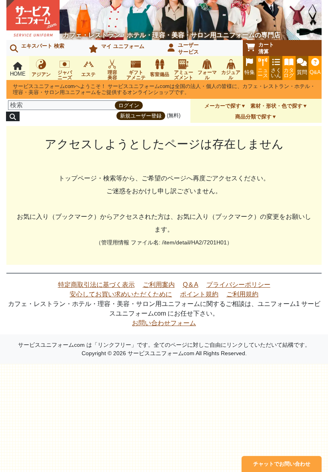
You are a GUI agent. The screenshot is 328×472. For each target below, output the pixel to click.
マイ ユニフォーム (122, 46)
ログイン (128, 105)
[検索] (13, 116)
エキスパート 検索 (42, 46)
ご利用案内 (159, 284)
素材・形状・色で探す (276, 106)
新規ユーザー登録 (141, 116)
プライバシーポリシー (238, 284)
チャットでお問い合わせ (281, 464)
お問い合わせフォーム (164, 323)
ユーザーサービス (188, 48)
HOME (18, 74)
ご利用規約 (242, 294)
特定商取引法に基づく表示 (96, 284)
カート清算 (266, 48)
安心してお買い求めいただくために (121, 294)
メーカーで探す (222, 106)
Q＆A (190, 284)
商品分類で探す (253, 117)
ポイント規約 (199, 294)
